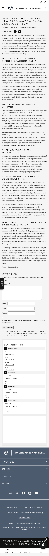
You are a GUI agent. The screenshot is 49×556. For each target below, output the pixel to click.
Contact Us (26, 507)
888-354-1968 (9, 365)
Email (4, 308)
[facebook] (23, 493)
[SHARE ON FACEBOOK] (15, 31)
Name (4, 304)
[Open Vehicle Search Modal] (46, 2)
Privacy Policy (12, 507)
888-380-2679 (9, 370)
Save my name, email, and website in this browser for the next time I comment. (23, 321)
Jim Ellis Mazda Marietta (28, 27)
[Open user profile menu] (41, 551)
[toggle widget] (43, 545)
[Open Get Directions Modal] (45, 8)
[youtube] (36, 493)
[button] (46, 538)
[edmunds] (17, 493)
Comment (6, 284)
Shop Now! (39, 544)
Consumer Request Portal (31, 512)
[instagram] (29, 493)
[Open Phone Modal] (40, 2)
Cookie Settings (24, 518)
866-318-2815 (9, 354)
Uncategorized (13, 267)
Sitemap (37, 507)
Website (4, 313)
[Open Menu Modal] (3, 8)
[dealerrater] (10, 493)
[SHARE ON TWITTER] (19, 31)
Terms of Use (13, 512)
